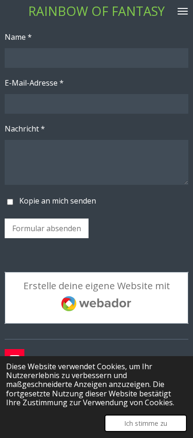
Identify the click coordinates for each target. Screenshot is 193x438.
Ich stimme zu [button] (145, 423)
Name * (18, 37)
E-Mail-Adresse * (34, 83)
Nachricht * (25, 129)
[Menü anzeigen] (182, 11)
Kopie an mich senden (57, 201)
